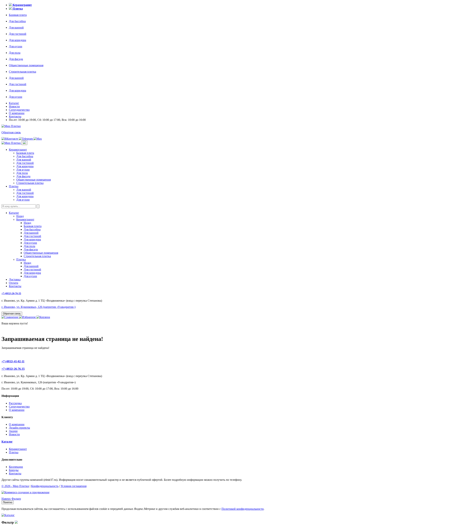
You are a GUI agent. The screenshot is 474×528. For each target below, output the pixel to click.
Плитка (13, 186)
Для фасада (16, 59)
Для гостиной (17, 33)
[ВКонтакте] (10, 138)
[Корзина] (43, 317)
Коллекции (16, 466)
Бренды (14, 470)
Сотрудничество (19, 109)
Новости (14, 106)
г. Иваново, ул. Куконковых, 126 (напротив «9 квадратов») (38, 306)
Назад (20, 216)
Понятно (7, 502)
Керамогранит (18, 149)
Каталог (14, 103)
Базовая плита (18, 14)
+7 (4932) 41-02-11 (12, 361)
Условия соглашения (73, 486)
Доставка (15, 279)
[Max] (38, 138)
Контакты (15, 116)
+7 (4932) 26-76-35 (11, 293)
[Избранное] (27, 317)
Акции (13, 431)
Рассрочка (15, 403)
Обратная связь (11, 132)
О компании (16, 113)
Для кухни (15, 46)
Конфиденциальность (45, 486)
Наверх (6, 498)
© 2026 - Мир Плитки (15, 486)
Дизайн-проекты (19, 427)
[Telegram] (26, 138)
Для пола (14, 52)
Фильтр (16, 498)
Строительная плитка (22, 71)
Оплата (13, 282)
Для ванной (16, 27)
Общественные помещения (26, 65)
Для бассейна (17, 21)
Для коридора (17, 40)
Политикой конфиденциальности (242, 508)
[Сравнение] (10, 317)
